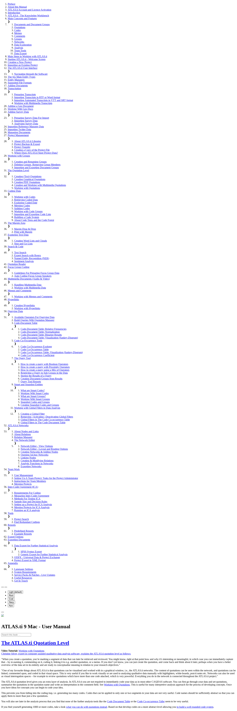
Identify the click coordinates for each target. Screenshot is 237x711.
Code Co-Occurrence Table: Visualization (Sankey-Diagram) (52, 352)
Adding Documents (18, 85)
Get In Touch (21, 580)
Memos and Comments (19, 290)
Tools (10, 513)
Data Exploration (23, 44)
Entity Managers (16, 79)
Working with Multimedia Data (30, 287)
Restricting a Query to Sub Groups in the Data (44, 372)
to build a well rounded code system (195, 707)
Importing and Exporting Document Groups (36, 167)
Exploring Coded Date (25, 202)
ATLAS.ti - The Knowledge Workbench (28, 15)
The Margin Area (16, 223)
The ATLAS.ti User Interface (22, 68)
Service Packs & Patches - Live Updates (34, 575)
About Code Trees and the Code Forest (34, 220)
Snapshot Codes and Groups (35, 402)
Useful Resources (23, 577)
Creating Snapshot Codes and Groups (40, 405)
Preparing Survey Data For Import (31, 117)
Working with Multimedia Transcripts (33, 103)
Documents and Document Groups (32, 24)
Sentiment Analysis (24, 261)
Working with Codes (24, 196)
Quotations (19, 27)
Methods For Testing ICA (27, 498)
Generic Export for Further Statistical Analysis (44, 554)
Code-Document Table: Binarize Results (41, 334)
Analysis (18, 47)
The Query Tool (22, 358)
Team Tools (20, 50)
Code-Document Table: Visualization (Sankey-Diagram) (49, 337)
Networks (19, 41)
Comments (19, 36)
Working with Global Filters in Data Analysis (37, 407)
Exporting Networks (31, 466)
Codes (17, 30)
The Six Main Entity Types (21, 76)
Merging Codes (22, 205)
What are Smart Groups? (33, 396)
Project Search (21, 519)
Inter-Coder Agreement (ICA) (23, 487)
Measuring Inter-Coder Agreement (31, 495)
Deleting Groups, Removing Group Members (37, 164)
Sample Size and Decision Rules (30, 501)
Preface (11, 4)
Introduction (14, 12)
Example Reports (23, 533)
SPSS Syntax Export (31, 551)
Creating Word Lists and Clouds (30, 240)
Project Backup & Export (27, 144)
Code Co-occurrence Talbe (151, 701)
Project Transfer (22, 147)
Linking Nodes (28, 457)
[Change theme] (6, 587)
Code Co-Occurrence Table (35, 349)
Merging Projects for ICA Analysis (31, 507)
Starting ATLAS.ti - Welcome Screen (26, 59)
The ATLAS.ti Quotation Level (35, 643)
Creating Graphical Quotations (29, 179)
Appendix (13, 563)
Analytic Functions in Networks (37, 463)
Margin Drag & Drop (25, 229)
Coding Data (14, 191)
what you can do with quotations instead (86, 707)
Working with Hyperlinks (27, 308)
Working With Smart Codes (35, 393)
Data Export (20, 53)
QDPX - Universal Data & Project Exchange (37, 557)
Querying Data (15, 311)
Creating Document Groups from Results (41, 378)
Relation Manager (23, 437)
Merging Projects (23, 484)
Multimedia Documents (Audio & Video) (29, 278)
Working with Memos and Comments (33, 296)
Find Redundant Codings (27, 522)
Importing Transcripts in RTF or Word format (37, 97)
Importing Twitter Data (19, 129)
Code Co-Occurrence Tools (28, 340)
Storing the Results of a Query (36, 375)
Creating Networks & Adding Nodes (39, 452)
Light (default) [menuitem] (15, 592)
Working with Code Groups (28, 211)
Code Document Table (118, 701)
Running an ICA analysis (27, 510)
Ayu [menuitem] (11, 605)
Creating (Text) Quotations (27, 176)
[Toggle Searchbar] (2, 612)
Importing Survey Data (26, 120)
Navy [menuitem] (11, 602)
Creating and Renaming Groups (30, 161)
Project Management (18, 135)
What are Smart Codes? (33, 390)
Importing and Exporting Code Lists (32, 214)
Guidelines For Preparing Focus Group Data (36, 273)
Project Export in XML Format (30, 560)
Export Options (15, 536)
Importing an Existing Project (23, 65)
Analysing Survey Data (26, 123)
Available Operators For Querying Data (34, 317)
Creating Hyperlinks (24, 305)
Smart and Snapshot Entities (28, 384)
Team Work (14, 469)
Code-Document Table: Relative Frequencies (43, 329)
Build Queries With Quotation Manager (34, 320)
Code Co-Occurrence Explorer (36, 346)
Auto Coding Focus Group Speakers (32, 276)
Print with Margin (23, 231)
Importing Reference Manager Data (26, 126)
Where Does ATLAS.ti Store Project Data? (36, 152)
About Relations (22, 434)
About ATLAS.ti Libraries (27, 141)
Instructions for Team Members (30, 481)
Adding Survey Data (18, 111)
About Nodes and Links (26, 431)
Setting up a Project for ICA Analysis (33, 504)
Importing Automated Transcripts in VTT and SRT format (43, 100)
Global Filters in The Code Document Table (43, 422)
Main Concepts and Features (22, 18)
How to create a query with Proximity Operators (45, 367)
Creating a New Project (20, 62)
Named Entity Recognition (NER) (31, 258)
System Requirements (25, 572)
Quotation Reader (17, 264)
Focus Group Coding (18, 267)
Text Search (20, 252)
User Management (23, 475)
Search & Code (15, 246)
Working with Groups (19, 155)
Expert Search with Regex (27, 255)
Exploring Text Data (18, 234)
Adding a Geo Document (21, 106)
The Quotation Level (18, 170)
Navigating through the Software (31, 74)
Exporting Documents (19, 539)
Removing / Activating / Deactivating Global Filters (47, 416)
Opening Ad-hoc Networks (34, 454)
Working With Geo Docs (20, 109)
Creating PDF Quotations (27, 182)
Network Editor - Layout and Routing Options (44, 449)
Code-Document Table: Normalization (40, 331)
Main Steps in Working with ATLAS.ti (27, 56)
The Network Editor (24, 440)
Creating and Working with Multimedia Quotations (40, 185)
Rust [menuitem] (11, 595)
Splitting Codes (22, 208)
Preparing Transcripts (25, 94)
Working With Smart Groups (35, 399)
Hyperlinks (13, 299)
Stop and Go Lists (23, 243)
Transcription (14, 88)
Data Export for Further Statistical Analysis (36, 545)
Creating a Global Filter (33, 413)
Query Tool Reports (31, 381)
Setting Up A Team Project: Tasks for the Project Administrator (46, 478)
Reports (12, 525)
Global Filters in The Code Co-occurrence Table (45, 419)
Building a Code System (26, 217)
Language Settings (23, 569)
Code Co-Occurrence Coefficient (37, 355)
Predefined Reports (24, 531)
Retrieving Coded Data (26, 199)
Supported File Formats (20, 82)
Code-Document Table (25, 323)
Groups (18, 39)
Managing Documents (19, 132)
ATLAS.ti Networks (18, 425)
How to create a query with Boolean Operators (44, 364)
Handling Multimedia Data (27, 284)
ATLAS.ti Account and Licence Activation (29, 9)
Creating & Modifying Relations (37, 460)
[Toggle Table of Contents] (2, 587)
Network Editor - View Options (37, 446)
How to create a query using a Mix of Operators (45, 370)
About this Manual (17, 6)
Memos (18, 33)
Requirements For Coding (27, 492)
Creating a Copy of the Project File (32, 150)
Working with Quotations (27, 188)
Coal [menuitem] (11, 599)
